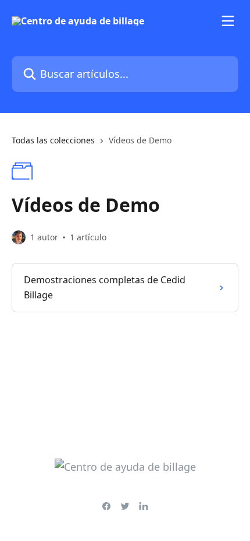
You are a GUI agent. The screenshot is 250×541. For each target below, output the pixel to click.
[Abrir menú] (227, 21)
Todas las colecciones (53, 140)
